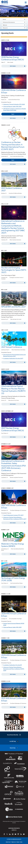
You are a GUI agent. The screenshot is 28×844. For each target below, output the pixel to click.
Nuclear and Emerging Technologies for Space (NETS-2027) (14, 269)
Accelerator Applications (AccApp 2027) (13, 358)
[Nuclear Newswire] (21, 834)
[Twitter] (7, 834)
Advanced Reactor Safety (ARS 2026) (12, 106)
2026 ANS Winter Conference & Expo (13, 91)
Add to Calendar (13, 66)
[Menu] (26, 2)
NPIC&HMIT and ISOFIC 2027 (13, 306)
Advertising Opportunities (14, 828)
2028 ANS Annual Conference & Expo (13, 614)
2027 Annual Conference (11, 347)
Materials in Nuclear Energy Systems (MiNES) (12, 544)
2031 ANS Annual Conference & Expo (13, 699)
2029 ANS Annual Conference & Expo (13, 656)
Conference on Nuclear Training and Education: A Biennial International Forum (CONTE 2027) (12, 145)
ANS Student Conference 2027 (11, 189)
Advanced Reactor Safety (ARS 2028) (12, 627)
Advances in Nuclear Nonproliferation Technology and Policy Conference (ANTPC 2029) (13, 668)
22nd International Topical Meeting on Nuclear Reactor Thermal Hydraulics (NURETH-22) (13, 389)
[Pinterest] (18, 834)
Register (12, 114)
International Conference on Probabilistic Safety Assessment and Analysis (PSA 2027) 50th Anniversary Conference (13, 466)
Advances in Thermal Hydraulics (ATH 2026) (14, 104)
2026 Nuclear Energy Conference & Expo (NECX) (12, 58)
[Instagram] (12, 834)
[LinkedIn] (9, 834)
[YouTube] (15, 834)
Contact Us (14, 830)
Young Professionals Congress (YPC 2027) (13, 515)
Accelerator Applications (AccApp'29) (12, 665)
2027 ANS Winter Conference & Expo (13, 506)
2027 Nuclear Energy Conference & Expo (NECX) (12, 429)
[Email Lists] (23, 834)
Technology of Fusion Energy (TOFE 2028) (13, 579)
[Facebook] (4, 834)
